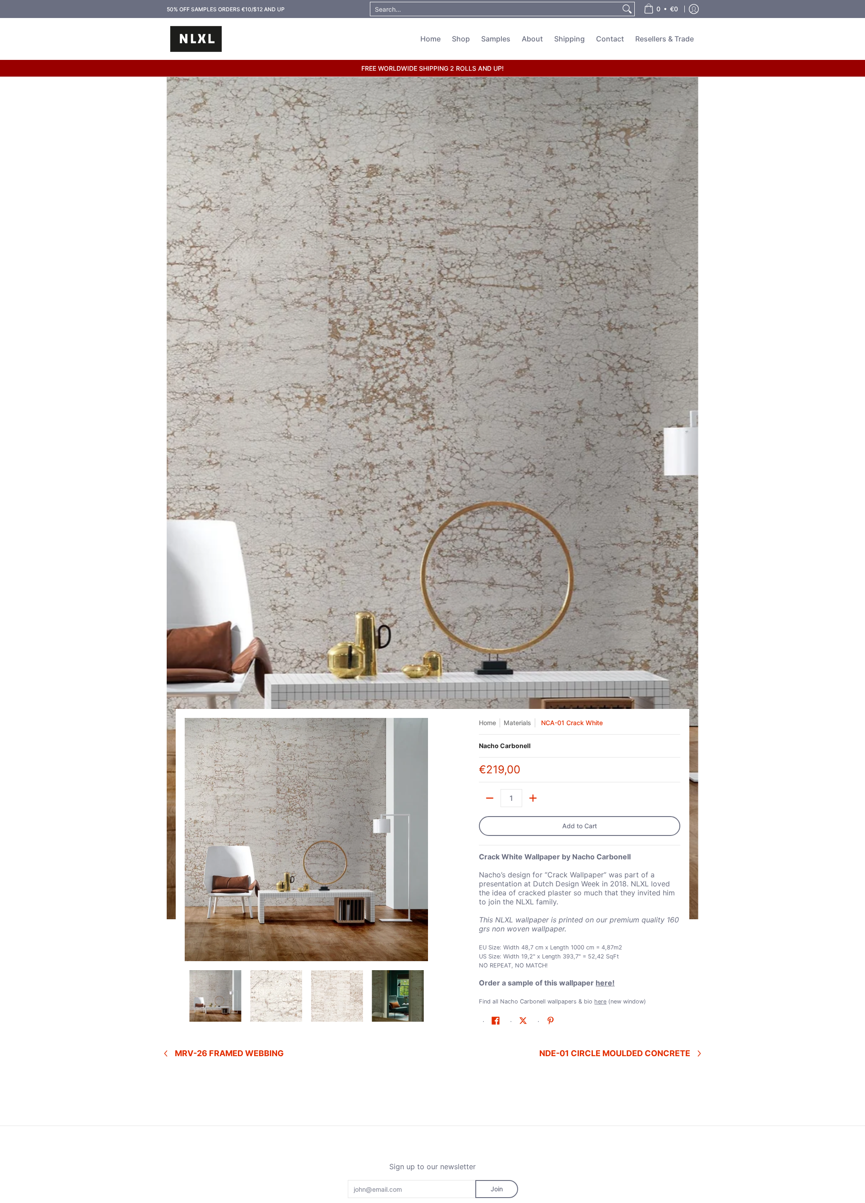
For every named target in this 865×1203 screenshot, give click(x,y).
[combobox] (495, 9)
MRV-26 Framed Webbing (229, 1053)
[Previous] (191, 839)
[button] (495, 1021)
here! (605, 982)
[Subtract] (490, 798)
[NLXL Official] (196, 39)
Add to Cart (579, 826)
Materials (517, 722)
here (600, 1001)
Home (487, 722)
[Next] (422, 839)
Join (497, 1189)
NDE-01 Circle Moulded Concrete (614, 1053)
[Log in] (694, 9)
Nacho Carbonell (505, 745)
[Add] (533, 798)
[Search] (627, 9)
